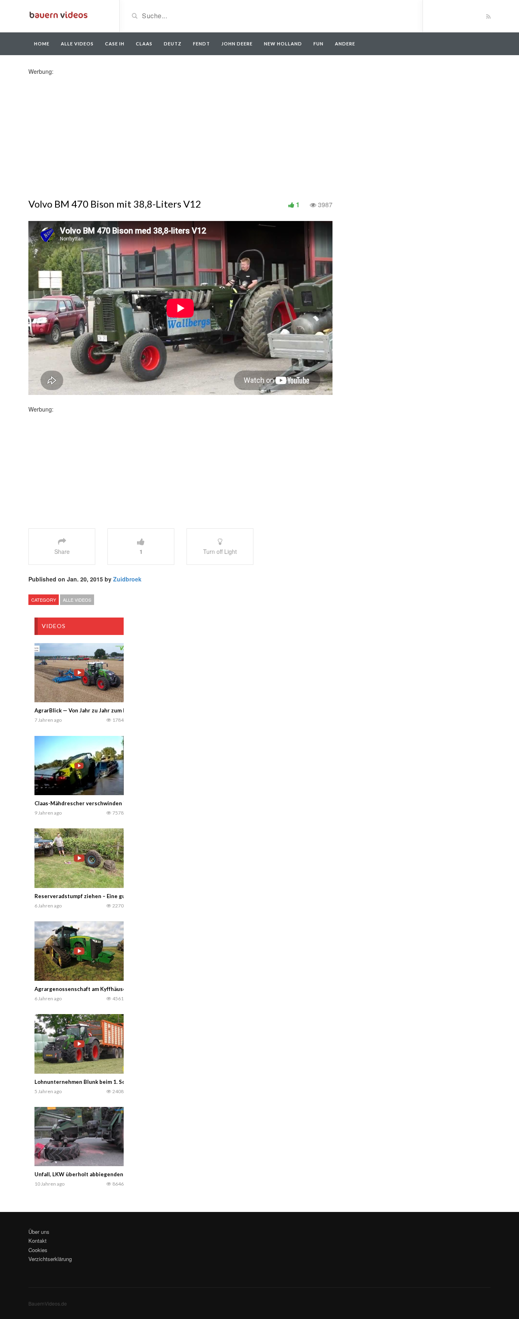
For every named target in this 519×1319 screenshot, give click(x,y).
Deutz (173, 43)
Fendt (201, 43)
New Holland (283, 43)
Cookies (37, 1250)
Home (41, 43)
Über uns (38, 1231)
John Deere (237, 43)
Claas (144, 43)
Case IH (114, 43)
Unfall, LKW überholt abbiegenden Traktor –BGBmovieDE (108, 1174)
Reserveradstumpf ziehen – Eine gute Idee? (90, 896)
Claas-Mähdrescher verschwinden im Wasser (92, 803)
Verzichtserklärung (50, 1259)
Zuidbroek (127, 579)
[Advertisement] (92, 132)
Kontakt (37, 1240)
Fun (318, 43)
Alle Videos (77, 43)
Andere (345, 43)
